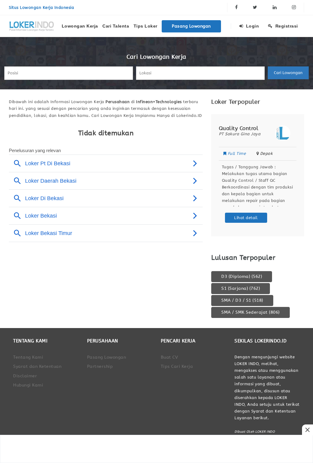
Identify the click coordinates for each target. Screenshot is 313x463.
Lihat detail (285, 217)
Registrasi (286, 26)
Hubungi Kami (28, 385)
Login (252, 26)
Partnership (100, 366)
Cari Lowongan (288, 72)
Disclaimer (25, 376)
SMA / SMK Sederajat (250, 312)
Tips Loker (145, 26)
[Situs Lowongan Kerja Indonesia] (32, 26)
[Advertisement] (156, 449)
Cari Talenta (115, 26)
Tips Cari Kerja (177, 366)
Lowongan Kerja (80, 26)
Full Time (276, 153)
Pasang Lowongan (191, 26)
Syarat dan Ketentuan (37, 366)
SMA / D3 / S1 (242, 300)
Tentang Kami (28, 357)
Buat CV (169, 357)
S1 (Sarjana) (240, 288)
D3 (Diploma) (241, 276)
